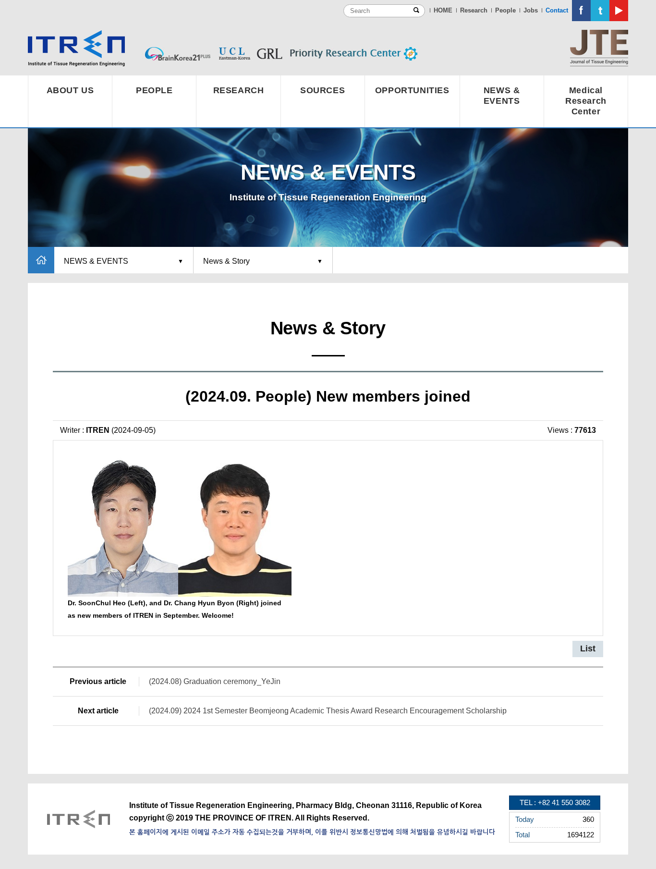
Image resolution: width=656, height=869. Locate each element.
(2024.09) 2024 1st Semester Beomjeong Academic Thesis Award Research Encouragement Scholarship (328, 711)
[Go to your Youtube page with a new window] (618, 10)
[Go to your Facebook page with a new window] (581, 10)
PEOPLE (154, 90)
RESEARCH (238, 90)
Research (473, 10)
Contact (557, 10)
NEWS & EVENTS (502, 96)
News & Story (226, 261)
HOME (443, 10)
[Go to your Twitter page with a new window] (600, 10)
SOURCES (322, 90)
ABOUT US (70, 90)
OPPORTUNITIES (412, 90)
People (505, 10)
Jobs (530, 10)
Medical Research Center (586, 101)
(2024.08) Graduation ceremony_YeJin (214, 681)
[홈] (41, 260)
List (587, 648)
